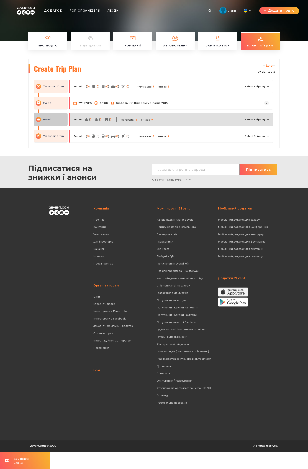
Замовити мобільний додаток (113, 326)
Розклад (162, 395)
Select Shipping (255, 86)
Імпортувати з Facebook (109, 318)
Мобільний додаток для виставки (240, 249)
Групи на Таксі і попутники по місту (181, 329)
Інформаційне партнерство (112, 340)
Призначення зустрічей (173, 263)
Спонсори (163, 373)
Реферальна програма (172, 402)
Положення (101, 348)
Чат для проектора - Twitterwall (178, 271)
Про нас (98, 219)
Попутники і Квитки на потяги (177, 307)
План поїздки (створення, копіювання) (183, 351)
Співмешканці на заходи (173, 285)
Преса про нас (103, 263)
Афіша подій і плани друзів (175, 219)
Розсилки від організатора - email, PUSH (184, 388)
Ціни (96, 296)
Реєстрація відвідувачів (173, 344)
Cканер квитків (167, 234)
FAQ (96, 369)
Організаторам (103, 333)
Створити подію (104, 304)
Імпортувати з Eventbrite (110, 311)
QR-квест (163, 249)
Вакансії (99, 249)
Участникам (101, 234)
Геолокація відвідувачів (172, 293)
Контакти (99, 227)
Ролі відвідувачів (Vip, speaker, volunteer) (184, 358)
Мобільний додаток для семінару (240, 256)
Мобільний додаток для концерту (241, 234)
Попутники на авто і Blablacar (176, 322)
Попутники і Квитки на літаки (177, 314)
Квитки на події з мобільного (176, 227)
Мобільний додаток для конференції (243, 227)
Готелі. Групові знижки (172, 336)
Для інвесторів (103, 241)
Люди (113, 10)
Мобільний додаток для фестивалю (241, 241)
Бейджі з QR (165, 256)
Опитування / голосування (174, 380)
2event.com (38, 445)
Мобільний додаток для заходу (239, 219)
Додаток (53, 10)
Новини (98, 256)
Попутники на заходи (171, 300)
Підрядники (165, 241)
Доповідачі (164, 366)
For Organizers (85, 10)
